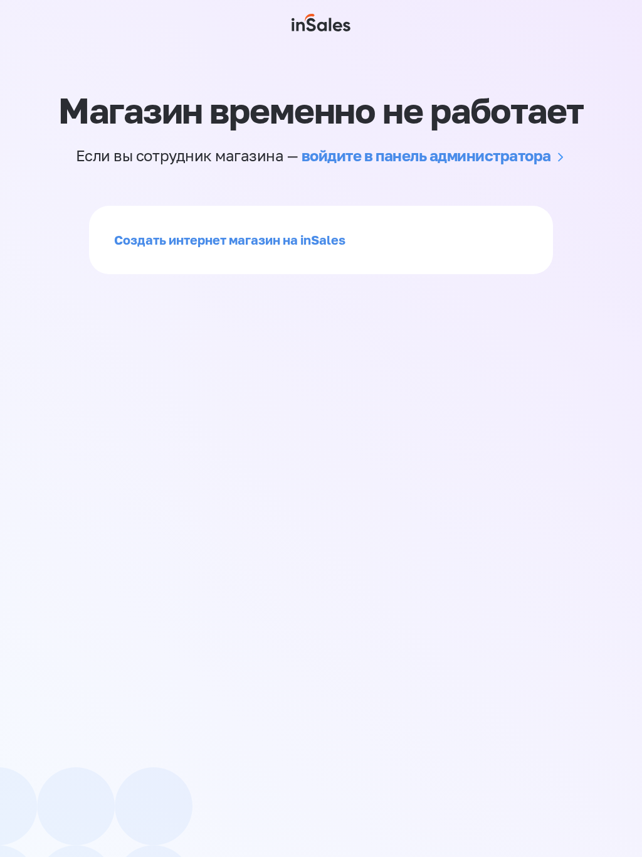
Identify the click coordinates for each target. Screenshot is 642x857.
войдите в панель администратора (426, 155)
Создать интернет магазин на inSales (229, 239)
